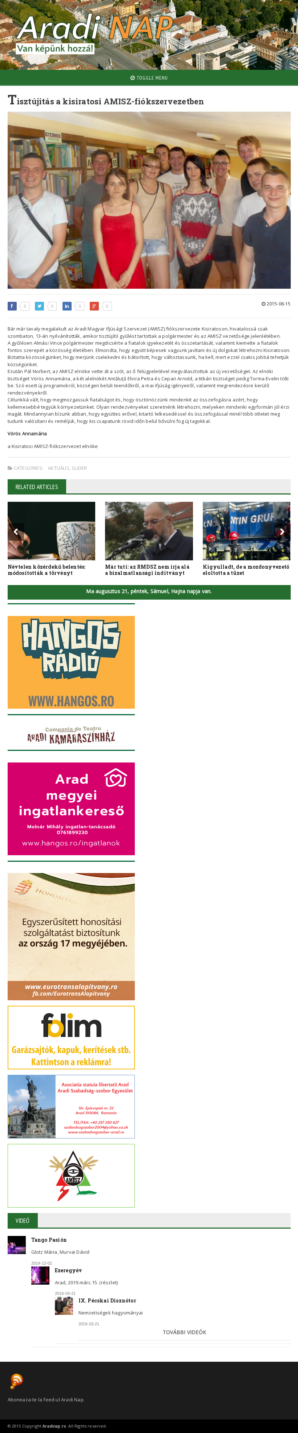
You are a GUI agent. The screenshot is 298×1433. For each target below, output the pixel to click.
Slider (79, 468)
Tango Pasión (49, 1239)
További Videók (184, 1332)
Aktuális (58, 468)
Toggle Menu (151, 78)
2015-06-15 (278, 304)
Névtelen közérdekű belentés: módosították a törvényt (47, 569)
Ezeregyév (68, 1270)
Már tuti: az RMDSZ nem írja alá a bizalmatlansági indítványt (147, 569)
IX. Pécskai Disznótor (107, 1300)
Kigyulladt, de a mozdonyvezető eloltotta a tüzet (246, 569)
